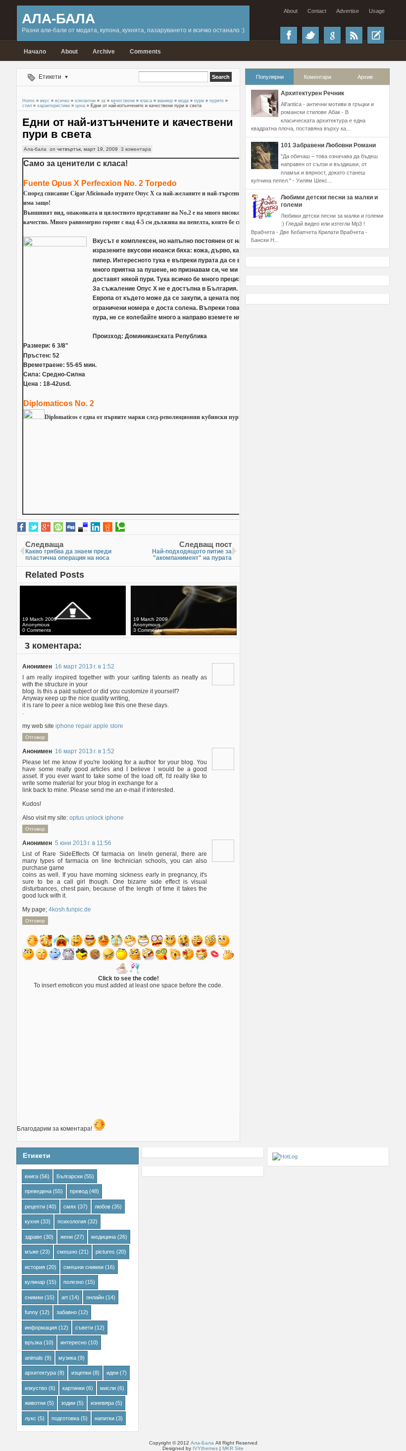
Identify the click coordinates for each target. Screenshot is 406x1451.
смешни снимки (83, 1267)
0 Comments (36, 630)
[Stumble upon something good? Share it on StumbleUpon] (58, 527)
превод (79, 1191)
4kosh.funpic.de (70, 909)
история (35, 1267)
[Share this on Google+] (46, 527)
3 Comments (147, 630)
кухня (32, 1221)
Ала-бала (35, 149)
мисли (108, 1388)
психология (71, 1221)
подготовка (65, 1418)
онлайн (95, 1297)
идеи (112, 1373)
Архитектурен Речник (312, 93)
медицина (103, 1237)
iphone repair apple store (89, 726)
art (64, 1297)
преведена (38, 1191)
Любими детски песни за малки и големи (329, 201)
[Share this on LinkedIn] (95, 527)
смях (69, 1206)
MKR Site (233, 1448)
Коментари (317, 77)
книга (31, 1176)
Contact (316, 11)
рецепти (35, 1206)
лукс (30, 1418)
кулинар (35, 1282)
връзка (33, 1342)
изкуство (36, 1388)
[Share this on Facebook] (21, 527)
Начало (35, 51)
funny (31, 1312)
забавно (66, 1312)
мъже (32, 1252)
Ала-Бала (58, 18)
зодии (68, 1403)
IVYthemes (205, 1448)
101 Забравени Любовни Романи (328, 145)
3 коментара (136, 149)
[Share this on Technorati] (120, 527)
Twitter (310, 35)
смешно (67, 1252)
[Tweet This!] (33, 527)
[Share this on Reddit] (107, 527)
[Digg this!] (70, 527)
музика (67, 1358)
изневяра (102, 1403)
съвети (84, 1327)
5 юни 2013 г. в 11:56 (83, 843)
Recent (376, 35)
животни (35, 1403)
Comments (145, 51)
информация (41, 1327)
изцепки (81, 1373)
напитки (104, 1418)
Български (69, 1176)
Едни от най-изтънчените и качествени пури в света (127, 128)
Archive (104, 51)
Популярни (270, 77)
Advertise (347, 11)
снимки (34, 1297)
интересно (73, 1342)
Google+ (332, 35)
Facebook (289, 35)
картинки (73, 1388)
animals (34, 1358)
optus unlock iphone (96, 817)
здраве (33, 1237)
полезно (73, 1282)
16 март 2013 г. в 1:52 (84, 666)
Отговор (35, 737)
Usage (377, 11)
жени (66, 1237)
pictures (105, 1252)
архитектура (40, 1373)
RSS (354, 35)
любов (102, 1206)
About (291, 11)
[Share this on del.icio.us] (83, 527)
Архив (365, 77)
